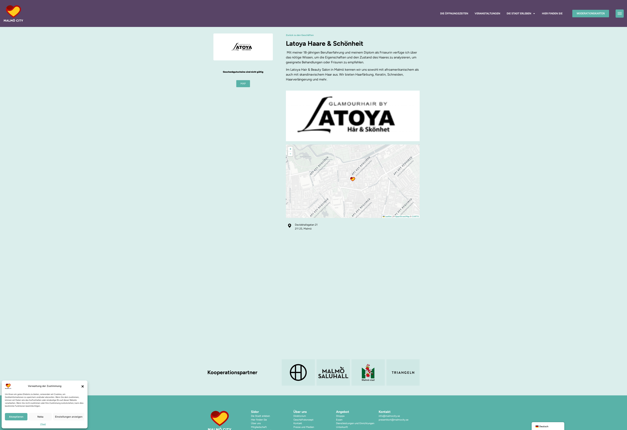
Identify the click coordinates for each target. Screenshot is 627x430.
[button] (82, 386)
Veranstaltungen (487, 13)
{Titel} (43, 424)
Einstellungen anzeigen (68, 416)
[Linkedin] (392, 424)
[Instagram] (386, 424)
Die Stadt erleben (519, 13)
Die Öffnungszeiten (454, 13)
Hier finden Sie (552, 13)
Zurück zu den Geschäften (300, 35)
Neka (40, 416)
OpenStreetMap (402, 216)
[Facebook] (380, 424)
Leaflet (388, 216)
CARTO (415, 216)
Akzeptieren (16, 416)
